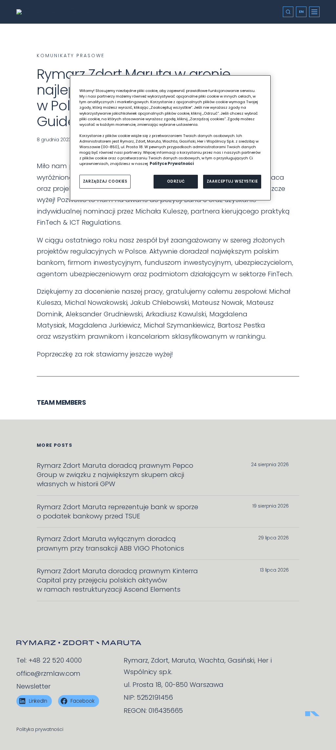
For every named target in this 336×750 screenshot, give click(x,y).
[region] (170, 138)
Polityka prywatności (39, 729)
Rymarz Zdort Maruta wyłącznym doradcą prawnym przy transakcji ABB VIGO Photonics (110, 543)
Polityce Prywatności (172, 163)
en (301, 11)
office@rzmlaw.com (48, 673)
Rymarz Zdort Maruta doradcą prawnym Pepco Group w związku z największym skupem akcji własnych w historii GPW (115, 475)
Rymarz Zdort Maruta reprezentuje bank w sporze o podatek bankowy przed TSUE (117, 511)
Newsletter (33, 686)
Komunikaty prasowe (71, 55)
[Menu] (314, 12)
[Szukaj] (288, 12)
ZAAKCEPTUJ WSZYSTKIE (232, 181)
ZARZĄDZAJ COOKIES (105, 181)
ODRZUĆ (176, 181)
